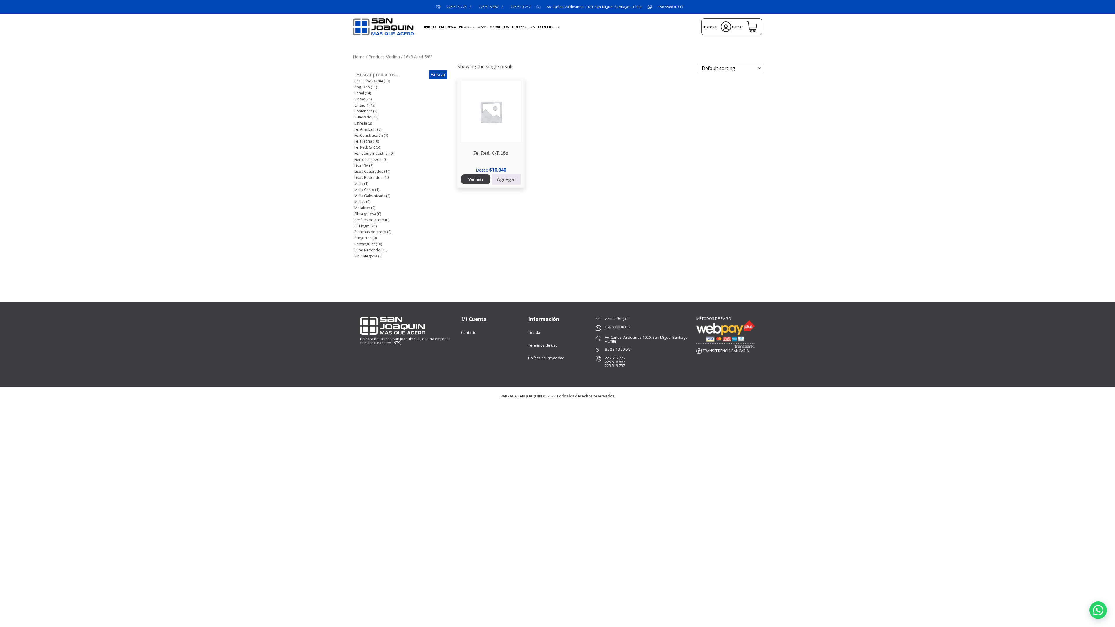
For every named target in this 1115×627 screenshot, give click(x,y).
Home (359, 57)
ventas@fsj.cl (616, 318)
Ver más (475, 179)
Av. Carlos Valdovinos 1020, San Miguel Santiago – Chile (594, 7)
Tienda (534, 332)
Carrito (738, 26)
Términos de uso (543, 345)
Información (543, 319)
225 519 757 (520, 7)
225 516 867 (489, 7)
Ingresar (711, 26)
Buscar (438, 74)
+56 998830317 (670, 7)
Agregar (506, 179)
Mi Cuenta (474, 319)
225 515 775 (457, 7)
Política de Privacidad (546, 358)
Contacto (468, 332)
